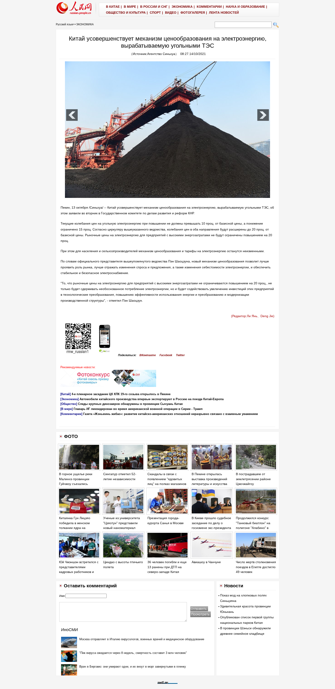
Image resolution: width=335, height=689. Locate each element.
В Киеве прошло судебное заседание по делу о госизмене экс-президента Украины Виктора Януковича (211, 527)
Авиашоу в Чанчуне (206, 562)
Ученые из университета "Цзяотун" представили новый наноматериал (121, 523)
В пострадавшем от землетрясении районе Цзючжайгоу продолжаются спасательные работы (253, 483)
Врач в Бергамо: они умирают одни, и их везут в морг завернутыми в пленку (132, 666)
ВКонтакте (147, 355)
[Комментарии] (71, 414)
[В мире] (66, 409)
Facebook (166, 355)
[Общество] (68, 404)
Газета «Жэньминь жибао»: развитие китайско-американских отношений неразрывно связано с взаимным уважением (170, 414)
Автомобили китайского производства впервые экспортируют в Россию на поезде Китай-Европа (152, 399)
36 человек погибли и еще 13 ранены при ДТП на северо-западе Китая (167, 567)
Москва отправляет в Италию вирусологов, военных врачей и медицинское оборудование (141, 639)
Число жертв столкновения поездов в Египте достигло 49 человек (256, 567)
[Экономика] (69, 399)
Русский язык (64, 24)
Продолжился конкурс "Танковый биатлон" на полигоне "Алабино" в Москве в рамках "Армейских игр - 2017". (253, 527)
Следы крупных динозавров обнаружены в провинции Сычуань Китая (130, 404)
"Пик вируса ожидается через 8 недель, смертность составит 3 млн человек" (133, 653)
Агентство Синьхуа (161, 54)
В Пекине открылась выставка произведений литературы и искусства (209, 479)
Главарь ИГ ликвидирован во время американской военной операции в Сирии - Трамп (138, 409)
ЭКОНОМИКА (85, 24)
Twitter (180, 355)
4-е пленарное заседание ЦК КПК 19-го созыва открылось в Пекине (121, 394)
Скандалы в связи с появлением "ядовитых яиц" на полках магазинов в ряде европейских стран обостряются (166, 483)
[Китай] (65, 394)
